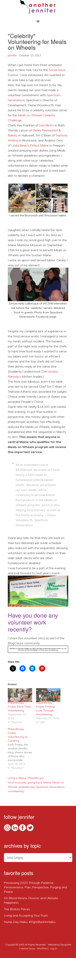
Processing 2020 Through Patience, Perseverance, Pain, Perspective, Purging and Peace (35, 887)
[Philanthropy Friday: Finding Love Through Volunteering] (48, 695)
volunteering (15, 791)
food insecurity (17, 782)
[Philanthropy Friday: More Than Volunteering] (20, 695)
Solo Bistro (46, 125)
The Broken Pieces (17, 909)
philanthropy (27, 787)
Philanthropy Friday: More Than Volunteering (19, 706)
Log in (53, 948)
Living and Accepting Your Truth (26, 915)
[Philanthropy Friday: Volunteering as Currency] (22, 748)
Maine (47, 782)
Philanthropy (36, 778)
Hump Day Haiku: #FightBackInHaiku (29, 922)
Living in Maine (17, 778)
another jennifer (38, 7)
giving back (34, 782)
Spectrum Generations (50, 787)
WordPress (43, 948)
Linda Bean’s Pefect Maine (30, 145)
